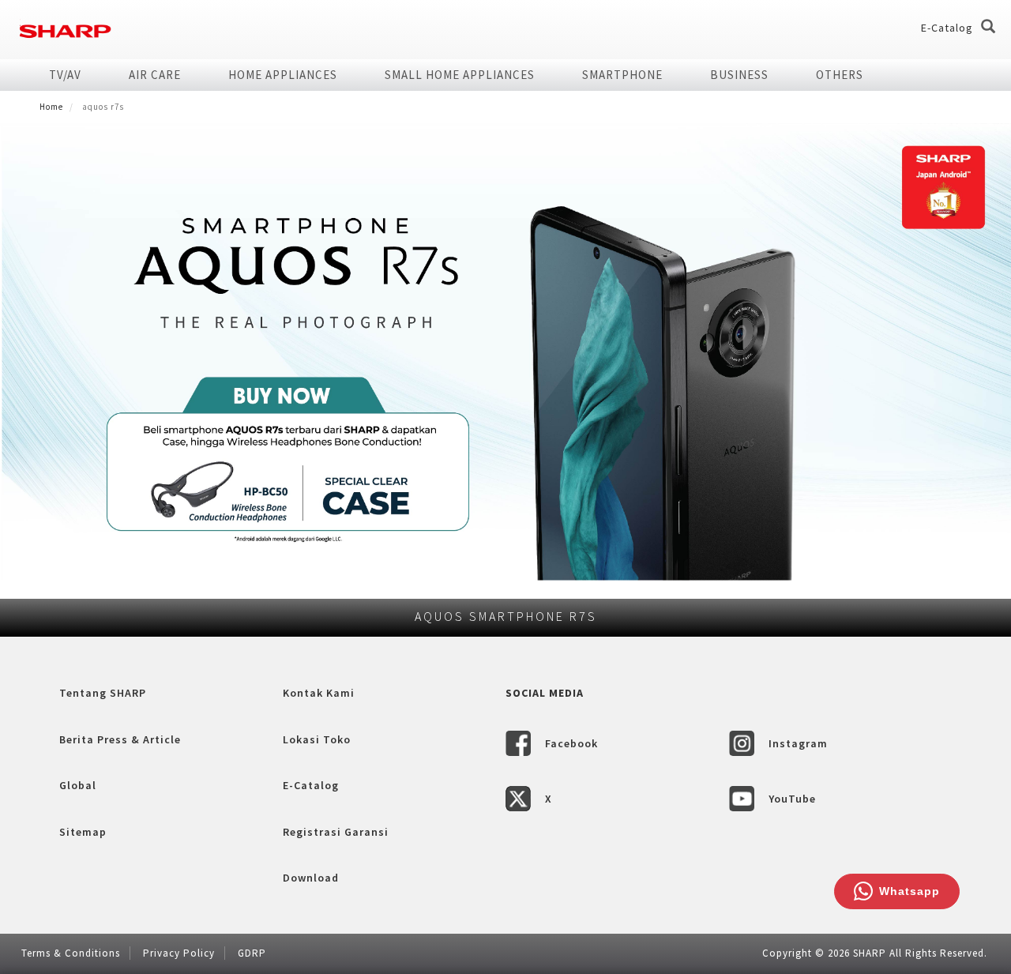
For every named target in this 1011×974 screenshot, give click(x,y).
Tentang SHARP (102, 693)
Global (77, 785)
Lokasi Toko (317, 739)
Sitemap (83, 832)
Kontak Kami (319, 693)
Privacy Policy (179, 953)
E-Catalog (947, 28)
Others (839, 74)
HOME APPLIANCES (282, 74)
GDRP (252, 953)
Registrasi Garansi (336, 832)
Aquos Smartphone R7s (506, 616)
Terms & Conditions (70, 953)
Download (311, 878)
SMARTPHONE (622, 74)
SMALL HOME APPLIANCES (460, 74)
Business (739, 74)
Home (51, 106)
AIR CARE (155, 74)
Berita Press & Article (120, 739)
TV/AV (65, 74)
